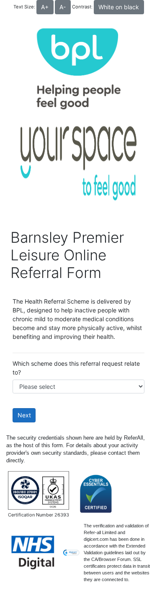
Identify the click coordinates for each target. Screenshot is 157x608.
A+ (45, 6)
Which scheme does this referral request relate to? (76, 368)
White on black (118, 6)
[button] (71, 552)
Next (24, 415)
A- (62, 6)
